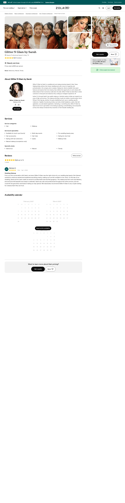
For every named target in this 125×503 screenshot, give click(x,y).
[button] (111, 45)
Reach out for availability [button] (43, 228)
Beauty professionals (19, 13)
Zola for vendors (118, 2)
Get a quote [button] (17, 108)
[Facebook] (15, 105)
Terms (42, 2)
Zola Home (110, 2)
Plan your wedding (8, 8)
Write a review (77, 155)
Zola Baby (104, 2)
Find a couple (33, 8)
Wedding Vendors (9, 13)
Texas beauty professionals (32, 13)
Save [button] (49, 269)
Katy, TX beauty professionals (45, 13)
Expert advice (21, 8)
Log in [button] (108, 8)
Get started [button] (117, 8)
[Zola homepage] (62, 8)
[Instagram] (19, 105)
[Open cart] (103, 8)
